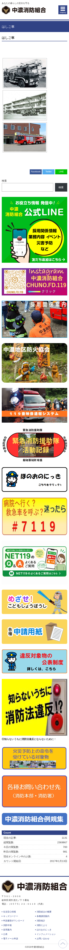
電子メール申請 (10, 938)
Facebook (36, 171)
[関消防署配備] (25, 73)
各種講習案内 (43, 916)
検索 (4, 180)
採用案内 (7, 929)
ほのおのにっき (44, 929)
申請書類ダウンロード (13, 920)
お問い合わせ (43, 938)
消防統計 (41, 920)
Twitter (48, 171)
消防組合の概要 (44, 912)
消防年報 (7, 925)
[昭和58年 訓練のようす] (25, 105)
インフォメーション (46, 934)
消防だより (42, 925)
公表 (5, 934)
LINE (61, 171)
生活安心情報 (9, 912)
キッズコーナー (10, 916)
